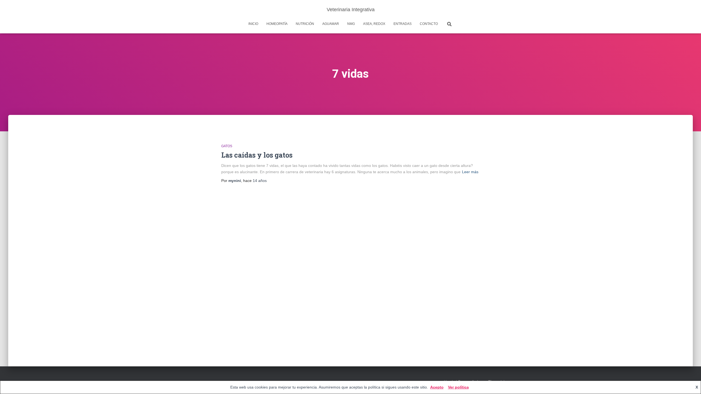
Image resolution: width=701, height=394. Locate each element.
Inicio (253, 24)
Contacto (429, 24)
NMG (351, 24)
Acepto (437, 387)
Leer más (470, 172)
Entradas (402, 24)
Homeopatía (277, 24)
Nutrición (305, 24)
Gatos (226, 146)
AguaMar (330, 24)
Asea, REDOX (374, 24)
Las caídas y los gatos (256, 155)
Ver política (458, 387)
